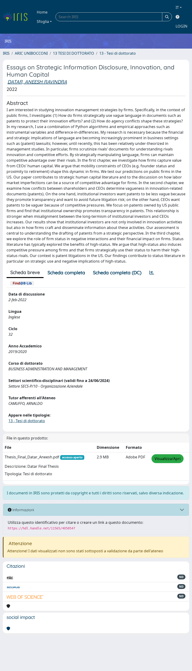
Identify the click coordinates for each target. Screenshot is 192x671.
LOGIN (181, 26)
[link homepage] (17, 17)
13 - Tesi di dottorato (117, 53)
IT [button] (177, 7)
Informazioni (22, 509)
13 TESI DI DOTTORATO (73, 53)
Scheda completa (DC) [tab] (117, 272)
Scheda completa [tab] (66, 272)
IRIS (6, 53)
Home (42, 12)
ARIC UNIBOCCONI (31, 53)
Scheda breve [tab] (25, 272)
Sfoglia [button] (43, 21)
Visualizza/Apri (168, 458)
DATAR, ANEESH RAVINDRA (37, 82)
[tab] (151, 273)
